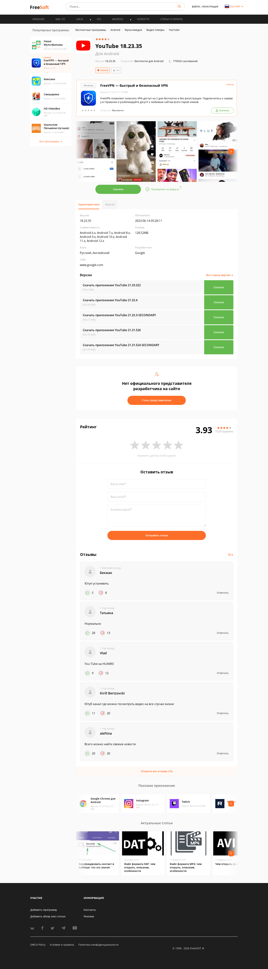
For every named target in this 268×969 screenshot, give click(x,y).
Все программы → (50, 141)
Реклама (89, 916)
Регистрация (210, 6)
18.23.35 (105, 61)
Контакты (90, 909)
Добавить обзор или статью (47, 916)
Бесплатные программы (90, 30)
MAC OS (60, 19)
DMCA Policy (37, 944)
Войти (196, 6)
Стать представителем (156, 400)
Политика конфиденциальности (98, 944)
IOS (99, 19)
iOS (118, 70)
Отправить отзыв (156, 535)
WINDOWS (38, 19)
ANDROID (117, 19)
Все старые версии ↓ (219, 275)
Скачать (118, 189)
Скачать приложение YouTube (112, 285)
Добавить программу (43, 909)
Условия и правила (62, 944)
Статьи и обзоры (171, 19)
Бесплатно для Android (149, 61)
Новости (143, 19)
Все (230, 555)
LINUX (79, 19)
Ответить (223, 592)
